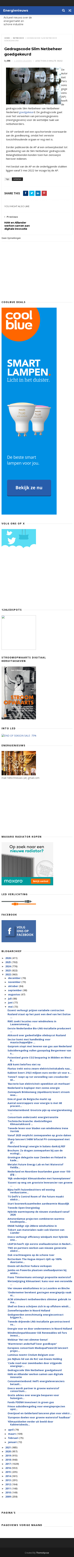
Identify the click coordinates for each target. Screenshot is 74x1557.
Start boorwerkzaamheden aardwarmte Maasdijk (38, 1203)
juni (10, 1002)
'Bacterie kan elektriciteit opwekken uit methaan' (39, 1083)
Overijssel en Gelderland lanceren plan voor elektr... (40, 1413)
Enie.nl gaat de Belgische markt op (29, 1099)
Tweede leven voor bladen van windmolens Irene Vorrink (38, 1130)
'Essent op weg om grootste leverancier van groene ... (40, 1184)
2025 (8, 962)
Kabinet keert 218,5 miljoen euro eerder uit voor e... (39, 1072)
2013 (8, 1480)
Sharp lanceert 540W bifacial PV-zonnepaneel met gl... (39, 1141)
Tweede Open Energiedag (24, 1207)
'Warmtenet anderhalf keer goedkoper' (32, 1343)
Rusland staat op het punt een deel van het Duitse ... (39, 1016)
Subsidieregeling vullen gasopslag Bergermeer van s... (39, 1052)
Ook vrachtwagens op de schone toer (31, 1255)
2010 (8, 1492)
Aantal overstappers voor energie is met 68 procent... (35, 1104)
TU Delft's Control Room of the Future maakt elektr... (36, 1198)
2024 (8, 966)
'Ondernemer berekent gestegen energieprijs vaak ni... (39, 1294)
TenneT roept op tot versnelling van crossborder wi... (38, 1078)
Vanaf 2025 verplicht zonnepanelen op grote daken (39, 1135)
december (14, 978)
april (11, 1429)
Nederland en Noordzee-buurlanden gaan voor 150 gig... (39, 1173)
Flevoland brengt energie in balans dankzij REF (36, 1146)
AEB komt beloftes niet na (24, 1064)
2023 (8, 970)
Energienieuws (15, 10)
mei (10, 1006)
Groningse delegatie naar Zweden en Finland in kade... (37, 1159)
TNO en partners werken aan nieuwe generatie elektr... (37, 1249)
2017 (8, 1463)
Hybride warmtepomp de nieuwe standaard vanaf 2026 (39, 1213)
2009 (8, 1496)
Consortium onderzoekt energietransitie (33, 1117)
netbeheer (18, 38)
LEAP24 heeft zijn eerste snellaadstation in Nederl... (40, 1244)
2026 (8, 958)
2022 (8, 974)
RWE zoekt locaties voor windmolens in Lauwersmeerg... (32, 1023)
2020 (8, 1451)
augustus (14, 994)
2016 (8, 1468)
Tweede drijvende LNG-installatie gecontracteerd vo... (39, 1323)
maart (12, 1433)
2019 (8, 1455)
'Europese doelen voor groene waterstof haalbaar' (39, 1417)
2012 (8, 1484)
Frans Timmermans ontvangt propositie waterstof (39, 1277)
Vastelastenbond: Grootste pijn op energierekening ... (40, 1111)
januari (12, 1442)
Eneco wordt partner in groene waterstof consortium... (33, 1390)
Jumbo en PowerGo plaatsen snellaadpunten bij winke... (37, 1272)
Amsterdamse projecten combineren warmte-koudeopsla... (36, 1220)
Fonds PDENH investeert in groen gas (31, 1402)
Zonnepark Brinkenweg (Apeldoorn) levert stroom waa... (39, 1093)
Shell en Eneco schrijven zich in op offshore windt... (39, 1306)
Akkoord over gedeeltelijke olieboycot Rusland (37, 1035)
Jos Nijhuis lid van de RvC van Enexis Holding (35, 1359)
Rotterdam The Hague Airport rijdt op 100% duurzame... (35, 1260)
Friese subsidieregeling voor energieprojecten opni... (36, 1408)
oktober (13, 986)
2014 (8, 1476)
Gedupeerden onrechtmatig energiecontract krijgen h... (36, 1316)
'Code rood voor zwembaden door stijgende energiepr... (35, 1364)
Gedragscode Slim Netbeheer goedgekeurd (35, 1370)
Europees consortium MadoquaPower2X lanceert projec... (38, 1349)
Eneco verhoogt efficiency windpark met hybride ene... (38, 1238)
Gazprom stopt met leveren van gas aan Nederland (40, 1046)
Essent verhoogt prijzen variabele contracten (36, 1010)
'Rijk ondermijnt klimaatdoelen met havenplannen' (39, 1178)
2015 (8, 1472)
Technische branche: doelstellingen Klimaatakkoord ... (30, 1123)
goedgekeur (26, 112)
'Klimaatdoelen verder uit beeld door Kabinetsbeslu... (30, 1423)
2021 (8, 1447)
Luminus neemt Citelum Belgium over (31, 1354)
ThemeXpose (42, 1552)
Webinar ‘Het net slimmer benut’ (28, 1339)
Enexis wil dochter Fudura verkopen (30, 1266)
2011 (8, 1488)
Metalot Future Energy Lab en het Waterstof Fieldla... (35, 1166)
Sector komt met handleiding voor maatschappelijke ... (29, 1041)
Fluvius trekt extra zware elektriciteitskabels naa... (40, 1068)
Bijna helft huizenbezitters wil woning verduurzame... (31, 1191)
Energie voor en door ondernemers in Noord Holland (40, 1328)
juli (10, 998)
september (15, 990)
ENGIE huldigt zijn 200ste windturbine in (32, 1225)
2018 (8, 1459)
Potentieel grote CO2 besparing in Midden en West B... (39, 1059)
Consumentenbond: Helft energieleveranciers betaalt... (36, 1383)
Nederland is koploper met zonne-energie (34, 1088)
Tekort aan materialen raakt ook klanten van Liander (36, 1231)
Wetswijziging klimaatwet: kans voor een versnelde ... (40, 1283)
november (14, 982)
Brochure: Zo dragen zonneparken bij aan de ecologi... (35, 1152)
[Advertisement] (27, 579)
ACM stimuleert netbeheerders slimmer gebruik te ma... (39, 1301)
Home (7, 38)
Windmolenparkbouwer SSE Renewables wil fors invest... (37, 1334)
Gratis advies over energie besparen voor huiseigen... (33, 1397)
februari (13, 1438)
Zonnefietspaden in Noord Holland (29, 1310)
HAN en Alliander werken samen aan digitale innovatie (35, 1375)
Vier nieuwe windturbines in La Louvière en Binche (39, 1288)
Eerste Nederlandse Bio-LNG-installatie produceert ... (39, 1030)
